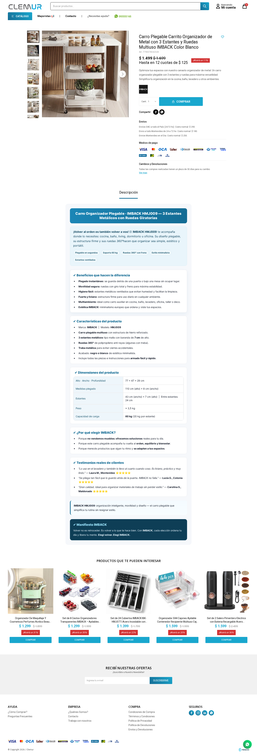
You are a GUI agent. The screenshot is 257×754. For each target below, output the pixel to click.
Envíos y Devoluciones (140, 729)
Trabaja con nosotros (79, 720)
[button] (204, 6)
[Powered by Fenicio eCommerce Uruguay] (244, 749)
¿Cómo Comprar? (17, 712)
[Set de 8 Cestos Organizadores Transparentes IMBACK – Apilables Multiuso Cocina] (79, 591)
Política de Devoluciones (141, 725)
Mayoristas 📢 (45, 16)
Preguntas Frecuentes (20, 716)
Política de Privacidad (140, 720)
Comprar (183, 101)
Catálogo (22, 16)
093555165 (125, 16)
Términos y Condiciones (141, 716)
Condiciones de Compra (141, 712)
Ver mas (143, 173)
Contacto (70, 16)
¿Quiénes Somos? (78, 712)
